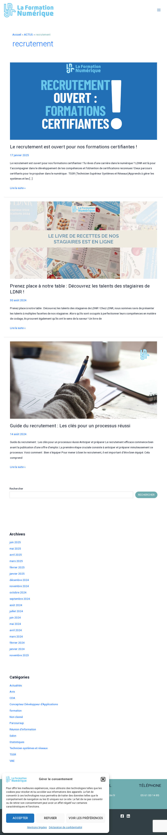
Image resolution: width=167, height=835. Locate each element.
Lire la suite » (17, 188)
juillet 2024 (16, 611)
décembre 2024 (19, 580)
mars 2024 (16, 636)
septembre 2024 (20, 598)
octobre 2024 (18, 592)
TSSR (13, 754)
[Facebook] (122, 816)
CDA (12, 698)
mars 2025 (16, 561)
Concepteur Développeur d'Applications (34, 704)
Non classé (16, 716)
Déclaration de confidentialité (65, 827)
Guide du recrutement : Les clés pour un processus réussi (70, 426)
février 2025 (17, 567)
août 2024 (16, 605)
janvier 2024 (17, 649)
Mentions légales (37, 827)
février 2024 (17, 642)
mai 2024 (15, 623)
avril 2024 (16, 630)
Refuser (50, 818)
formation (16, 710)
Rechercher (16, 488)
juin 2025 (15, 542)
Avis (12, 691)
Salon (13, 735)
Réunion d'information (23, 729)
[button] (103, 779)
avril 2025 (16, 554)
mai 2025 (15, 548)
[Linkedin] (128, 816)
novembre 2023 (19, 655)
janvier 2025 (17, 573)
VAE (12, 760)
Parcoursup (17, 723)
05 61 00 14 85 (150, 795)
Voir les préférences (86, 818)
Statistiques (17, 742)
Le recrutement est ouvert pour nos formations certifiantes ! (73, 147)
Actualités (16, 685)
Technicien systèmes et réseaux (29, 748)
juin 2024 (15, 617)
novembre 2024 (19, 586)
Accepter (20, 818)
